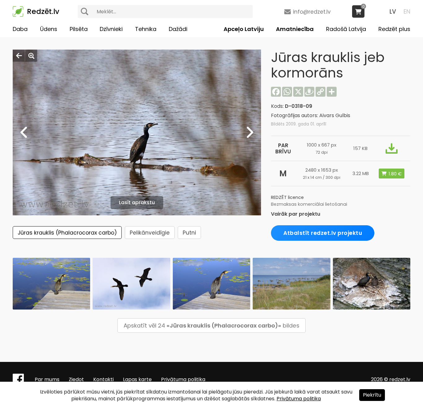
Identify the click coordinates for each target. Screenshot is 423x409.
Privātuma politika (183, 379)
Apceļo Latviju (244, 29)
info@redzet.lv (312, 11)
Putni (189, 232)
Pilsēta (79, 29)
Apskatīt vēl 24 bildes (211, 325)
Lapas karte (137, 379)
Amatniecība (295, 29)
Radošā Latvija (346, 29)
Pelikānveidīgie (150, 232)
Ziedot (76, 379)
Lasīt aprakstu (137, 202)
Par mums (47, 379)
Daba (20, 29)
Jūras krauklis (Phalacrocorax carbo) (67, 232)
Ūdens (48, 29)
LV (393, 11)
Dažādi (178, 29)
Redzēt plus (394, 29)
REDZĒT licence (287, 197)
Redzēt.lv (43, 11)
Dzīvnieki (111, 29)
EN (406, 11)
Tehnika (145, 29)
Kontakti (103, 379)
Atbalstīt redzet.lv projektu (322, 233)
